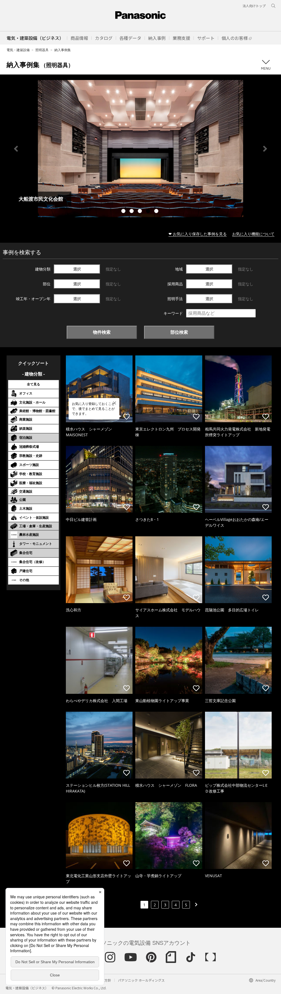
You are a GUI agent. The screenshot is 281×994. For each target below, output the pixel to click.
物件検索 (102, 332)
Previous (15, 148)
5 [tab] (157, 211)
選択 (77, 269)
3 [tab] (140, 211)
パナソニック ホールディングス (141, 980)
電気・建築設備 (18, 50)
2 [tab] (132, 211)
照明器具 (42, 50)
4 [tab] (148, 211)
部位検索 (179, 332)
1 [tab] (124, 211)
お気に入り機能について (253, 233)
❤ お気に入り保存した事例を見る (197, 233)
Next (265, 148)
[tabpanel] (140, 148)
